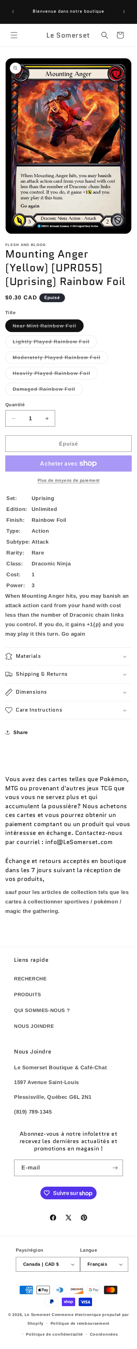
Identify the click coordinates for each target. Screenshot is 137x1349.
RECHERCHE (30, 978)
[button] (14, 35)
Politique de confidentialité (54, 1334)
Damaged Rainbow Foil (48, 390)
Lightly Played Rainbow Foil (55, 343)
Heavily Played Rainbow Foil (55, 375)
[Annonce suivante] (124, 11)
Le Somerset (38, 1314)
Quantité (15, 404)
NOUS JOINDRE (34, 1026)
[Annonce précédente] (13, 11)
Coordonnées (104, 1334)
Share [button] (20, 732)
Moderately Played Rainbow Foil (60, 359)
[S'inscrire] (115, 1168)
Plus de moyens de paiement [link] (69, 480)
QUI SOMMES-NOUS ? (42, 1010)
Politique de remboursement (80, 1323)
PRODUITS (27, 994)
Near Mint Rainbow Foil (48, 327)
